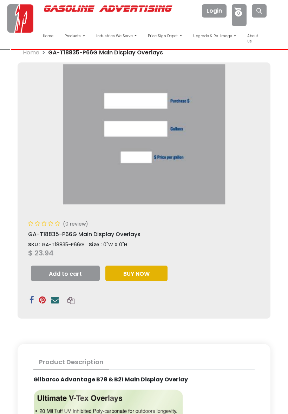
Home (48, 36)
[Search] (259, 11)
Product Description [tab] (71, 362)
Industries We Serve (115, 36)
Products (73, 36)
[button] (65, 273)
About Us (252, 38)
